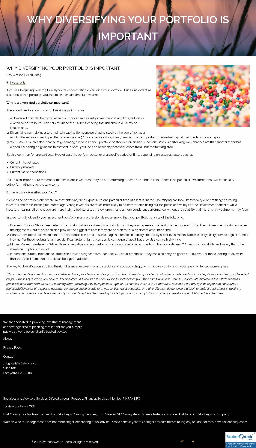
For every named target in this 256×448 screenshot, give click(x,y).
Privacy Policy (12, 347)
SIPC (136, 398)
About (7, 338)
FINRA (127, 398)
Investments (17, 82)
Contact (8, 356)
